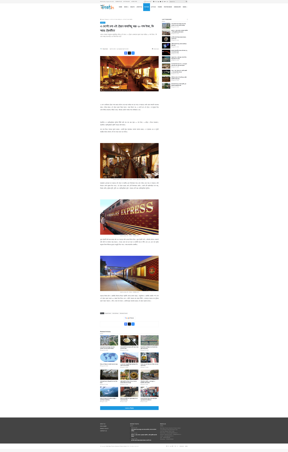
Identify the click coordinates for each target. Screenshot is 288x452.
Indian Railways (115, 313)
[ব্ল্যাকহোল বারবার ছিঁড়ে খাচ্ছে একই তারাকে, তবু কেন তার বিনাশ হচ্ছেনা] (166, 52)
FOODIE (160, 7)
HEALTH (132, 7)
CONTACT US (103, 430)
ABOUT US (102, 423)
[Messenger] (132, 53)
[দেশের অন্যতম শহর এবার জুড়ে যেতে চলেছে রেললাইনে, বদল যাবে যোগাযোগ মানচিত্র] (109, 340)
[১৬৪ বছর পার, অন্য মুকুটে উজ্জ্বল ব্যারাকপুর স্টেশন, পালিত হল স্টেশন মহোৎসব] (129, 357)
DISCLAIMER (103, 426)
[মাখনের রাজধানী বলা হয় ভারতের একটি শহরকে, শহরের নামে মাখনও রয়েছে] (129, 340)
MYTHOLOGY (126, 1)
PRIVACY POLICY (104, 428)
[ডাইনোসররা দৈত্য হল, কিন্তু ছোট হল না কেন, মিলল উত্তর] (109, 375)
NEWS (125, 7)
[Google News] (129, 318)
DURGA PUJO (119, 1)
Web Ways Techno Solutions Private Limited (116, 446)
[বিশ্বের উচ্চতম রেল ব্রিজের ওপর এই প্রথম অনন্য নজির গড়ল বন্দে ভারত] (150, 340)
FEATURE (146, 7)
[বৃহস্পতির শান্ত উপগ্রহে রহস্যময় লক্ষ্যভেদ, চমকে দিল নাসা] (166, 39)
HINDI (186, 446)
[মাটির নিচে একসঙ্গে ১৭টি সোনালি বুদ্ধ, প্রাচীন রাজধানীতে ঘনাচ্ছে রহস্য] (166, 79)
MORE (184, 7)
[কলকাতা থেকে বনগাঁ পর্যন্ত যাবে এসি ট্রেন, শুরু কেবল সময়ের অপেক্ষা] (150, 357)
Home (102, 19)
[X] (129, 53)
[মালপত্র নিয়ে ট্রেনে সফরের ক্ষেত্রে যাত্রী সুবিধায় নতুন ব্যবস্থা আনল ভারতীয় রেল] (150, 392)
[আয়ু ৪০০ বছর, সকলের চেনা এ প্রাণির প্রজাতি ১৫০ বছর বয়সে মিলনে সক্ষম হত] (166, 72)
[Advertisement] (144, 12)
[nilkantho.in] (107, 7)
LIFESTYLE (139, 7)
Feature (107, 19)
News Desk (105, 48)
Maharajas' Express (123, 313)
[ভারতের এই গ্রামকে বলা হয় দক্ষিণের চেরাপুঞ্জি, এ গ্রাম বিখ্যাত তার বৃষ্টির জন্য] (109, 392)
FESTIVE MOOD (168, 7)
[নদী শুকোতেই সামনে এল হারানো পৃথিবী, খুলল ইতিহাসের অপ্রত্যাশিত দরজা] (166, 86)
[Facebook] (125, 53)
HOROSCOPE (177, 7)
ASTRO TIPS (134, 1)
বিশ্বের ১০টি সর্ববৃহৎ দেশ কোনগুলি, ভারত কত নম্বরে (109, 364)
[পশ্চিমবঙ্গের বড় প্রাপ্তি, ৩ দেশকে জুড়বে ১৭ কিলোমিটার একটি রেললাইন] (150, 375)
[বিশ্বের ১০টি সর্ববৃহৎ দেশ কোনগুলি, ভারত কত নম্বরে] (109, 357)
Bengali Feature (108, 313)
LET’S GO (153, 7)
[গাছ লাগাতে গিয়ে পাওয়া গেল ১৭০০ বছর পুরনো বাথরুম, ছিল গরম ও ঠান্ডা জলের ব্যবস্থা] (166, 66)
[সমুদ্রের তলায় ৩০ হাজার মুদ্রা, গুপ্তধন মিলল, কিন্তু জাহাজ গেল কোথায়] (166, 59)
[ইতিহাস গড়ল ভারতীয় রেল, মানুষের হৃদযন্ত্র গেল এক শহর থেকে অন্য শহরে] (129, 392)
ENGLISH (182, 446)
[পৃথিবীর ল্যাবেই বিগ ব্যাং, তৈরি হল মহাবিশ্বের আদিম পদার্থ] (166, 46)
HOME (120, 7)
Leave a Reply (129, 408)
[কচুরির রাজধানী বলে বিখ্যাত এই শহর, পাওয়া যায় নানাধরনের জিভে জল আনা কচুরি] (129, 375)
